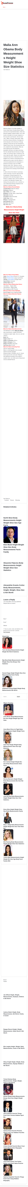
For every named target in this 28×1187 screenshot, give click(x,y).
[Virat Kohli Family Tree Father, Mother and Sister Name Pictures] (8, 1159)
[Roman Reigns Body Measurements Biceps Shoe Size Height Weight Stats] (8, 1094)
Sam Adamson (6, 69)
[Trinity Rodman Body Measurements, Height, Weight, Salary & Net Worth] (11, 1077)
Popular (5, 981)
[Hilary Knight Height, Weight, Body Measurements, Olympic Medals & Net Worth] (11, 1060)
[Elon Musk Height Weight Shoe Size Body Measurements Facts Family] (10, 542)
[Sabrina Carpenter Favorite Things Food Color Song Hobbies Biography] (7, 1175)
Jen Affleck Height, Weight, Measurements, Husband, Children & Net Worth (13, 996)
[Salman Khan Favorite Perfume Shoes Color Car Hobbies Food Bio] (7, 1129)
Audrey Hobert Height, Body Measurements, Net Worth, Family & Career (13, 1013)
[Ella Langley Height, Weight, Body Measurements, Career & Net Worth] (11, 1044)
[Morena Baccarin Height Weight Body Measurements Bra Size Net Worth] (8, 777)
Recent (4, 979)
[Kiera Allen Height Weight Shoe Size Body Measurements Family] (8, 807)
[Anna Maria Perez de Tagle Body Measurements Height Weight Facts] (8, 727)
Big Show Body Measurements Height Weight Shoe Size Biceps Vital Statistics (13, 661)
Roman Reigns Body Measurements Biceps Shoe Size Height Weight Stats (14, 1098)
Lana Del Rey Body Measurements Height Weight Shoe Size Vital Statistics (13, 798)
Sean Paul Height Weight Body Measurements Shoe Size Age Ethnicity (12, 746)
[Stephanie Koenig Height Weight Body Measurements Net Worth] (7, 686)
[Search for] (26, 7)
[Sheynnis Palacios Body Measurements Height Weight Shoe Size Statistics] (10, 560)
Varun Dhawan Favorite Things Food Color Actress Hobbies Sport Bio (13, 1115)
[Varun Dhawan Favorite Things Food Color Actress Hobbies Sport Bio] (7, 1111)
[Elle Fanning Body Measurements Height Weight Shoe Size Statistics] (8, 840)
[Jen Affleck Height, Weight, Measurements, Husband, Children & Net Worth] (11, 993)
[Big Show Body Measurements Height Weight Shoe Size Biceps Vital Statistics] (6, 658)
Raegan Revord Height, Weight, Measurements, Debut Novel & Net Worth (13, 1031)
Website (5, 625)
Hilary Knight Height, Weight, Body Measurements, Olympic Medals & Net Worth (13, 1063)
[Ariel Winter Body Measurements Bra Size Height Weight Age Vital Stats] (8, 715)
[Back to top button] (0, 1184)
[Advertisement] (14, 25)
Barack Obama (10, 276)
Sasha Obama (11, 279)
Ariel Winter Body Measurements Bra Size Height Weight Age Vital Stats (13, 718)
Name (5, 618)
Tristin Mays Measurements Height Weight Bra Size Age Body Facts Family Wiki (13, 859)
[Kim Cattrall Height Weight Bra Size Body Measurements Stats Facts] (7, 760)
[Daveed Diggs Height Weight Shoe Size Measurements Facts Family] (7, 671)
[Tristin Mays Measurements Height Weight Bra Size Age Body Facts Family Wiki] (7, 855)
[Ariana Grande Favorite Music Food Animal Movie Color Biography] (7, 1144)
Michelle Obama (10, 277)
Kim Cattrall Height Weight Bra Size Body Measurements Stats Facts (12, 763)
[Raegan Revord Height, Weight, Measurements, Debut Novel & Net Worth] (11, 1027)
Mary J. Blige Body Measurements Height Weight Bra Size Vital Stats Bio (13, 826)
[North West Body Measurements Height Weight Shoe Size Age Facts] (10, 515)
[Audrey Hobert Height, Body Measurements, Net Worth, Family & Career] (11, 1010)
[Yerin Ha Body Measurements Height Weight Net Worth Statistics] (7, 648)
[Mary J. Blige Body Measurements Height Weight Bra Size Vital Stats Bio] (7, 823)
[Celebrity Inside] (7, 3)
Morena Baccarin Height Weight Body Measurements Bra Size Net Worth (13, 780)
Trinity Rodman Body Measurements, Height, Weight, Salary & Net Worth (12, 1081)
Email (5, 622)
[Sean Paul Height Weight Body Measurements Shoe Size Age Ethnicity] (7, 743)
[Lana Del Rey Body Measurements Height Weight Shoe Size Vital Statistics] (8, 794)
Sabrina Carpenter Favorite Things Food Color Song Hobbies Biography (13, 1178)
